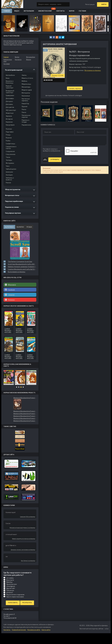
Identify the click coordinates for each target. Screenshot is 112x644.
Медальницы (26, 84)
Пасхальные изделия (26, 116)
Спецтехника (10, 154)
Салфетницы (10, 143)
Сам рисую (10, 590)
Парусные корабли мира (14, 201)
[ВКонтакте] (50, 37)
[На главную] (12, 4)
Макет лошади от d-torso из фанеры (23, 538)
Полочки (9, 129)
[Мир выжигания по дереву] (28, 487)
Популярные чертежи (13, 213)
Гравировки (10, 95)
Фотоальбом (30, 57)
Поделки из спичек (12, 207)
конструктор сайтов (96, 629)
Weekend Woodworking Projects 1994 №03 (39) (24, 411)
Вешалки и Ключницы (9, 82)
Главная (6, 57)
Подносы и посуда (25, 121)
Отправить (55, 159)
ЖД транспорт (11, 110)
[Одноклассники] (57, 37)
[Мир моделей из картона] (28, 463)
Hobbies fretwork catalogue (72, 95)
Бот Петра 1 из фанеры (28, 560)
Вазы (8, 78)
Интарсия (9, 119)
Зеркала (9, 116)
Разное (8, 182)
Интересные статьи (12, 195)
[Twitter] (63, 37)
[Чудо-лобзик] (20, 445)
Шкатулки (9, 172)
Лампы (24, 75)
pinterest (9, 592)
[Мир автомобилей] (11, 487)
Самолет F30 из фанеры (27, 516)
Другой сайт (10, 588)
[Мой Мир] (60, 37)
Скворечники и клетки (11, 147)
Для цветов (10, 107)
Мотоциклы (26, 93)
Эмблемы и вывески (10, 179)
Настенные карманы (26, 99)
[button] (17, 404)
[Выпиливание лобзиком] (20, 440)
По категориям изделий (13, 70)
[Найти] (67, 4)
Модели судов (27, 90)
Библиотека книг (8, 60)
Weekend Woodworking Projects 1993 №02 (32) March (24, 416)
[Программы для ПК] (28, 497)
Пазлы (24, 109)
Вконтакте (10, 580)
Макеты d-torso (27, 78)
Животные (9, 113)
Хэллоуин (9, 175)
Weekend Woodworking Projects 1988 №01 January (24, 418)
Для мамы (9, 104)
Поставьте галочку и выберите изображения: (51, 150)
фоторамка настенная (54, 95)
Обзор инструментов (12, 189)
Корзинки (9, 122)
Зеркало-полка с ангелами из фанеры (23, 549)
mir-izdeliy (10, 578)
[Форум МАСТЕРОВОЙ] (20, 432)
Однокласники (11, 584)
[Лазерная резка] (11, 497)
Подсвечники (26, 125)
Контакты (18, 59)
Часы (8, 166)
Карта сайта (46, 630)
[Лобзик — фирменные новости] (20, 436)
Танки (8, 157)
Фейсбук (9, 582)
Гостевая (7, 64)
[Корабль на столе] (11, 464)
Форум (28, 59)
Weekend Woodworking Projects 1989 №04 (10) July (24, 421)
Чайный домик (11, 169)
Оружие (24, 106)
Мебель (24, 81)
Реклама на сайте (33, 630)
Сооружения (10, 151)
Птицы (8, 135)
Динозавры (10, 98)
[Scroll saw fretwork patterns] (20, 449)
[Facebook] (53, 37)
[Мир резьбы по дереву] (11, 476)
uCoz (106, 629)
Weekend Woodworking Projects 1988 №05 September (24, 398)
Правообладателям (19, 630)
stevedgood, (10, 586)
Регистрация (89, 4)
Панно (24, 112)
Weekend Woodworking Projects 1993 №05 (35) (24, 413)
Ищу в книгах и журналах (15, 594)
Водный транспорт (9, 87)
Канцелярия (10, 125)
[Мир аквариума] (28, 476)
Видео (17, 57)
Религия (9, 138)
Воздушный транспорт (10, 91)
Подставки (9, 132)
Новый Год (25, 103)
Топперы (9, 160)
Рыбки (8, 141)
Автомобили (10, 75)
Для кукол (9, 101)
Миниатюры (26, 87)
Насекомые (26, 96)
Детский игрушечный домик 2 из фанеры (22, 527)
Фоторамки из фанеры (92, 70)
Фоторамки (10, 163)
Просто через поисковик (15, 597)
